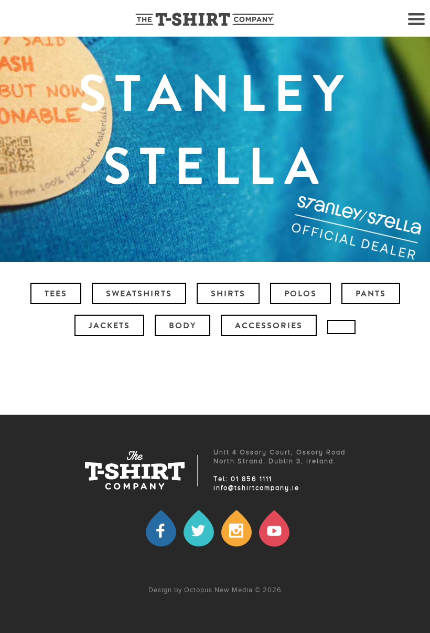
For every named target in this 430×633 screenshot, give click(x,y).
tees (56, 295)
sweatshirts (139, 295)
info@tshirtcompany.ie (256, 488)
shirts (228, 295)
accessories (269, 327)
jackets (109, 327)
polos (300, 295)
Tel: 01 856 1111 (242, 479)
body (182, 327)
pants (371, 295)
